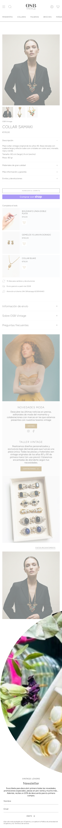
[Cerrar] (57, 623)
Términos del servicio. (22, 823)
